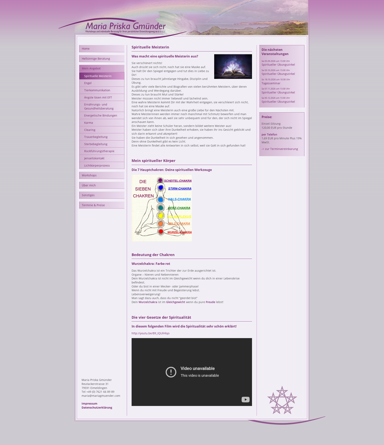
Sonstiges (88, 195)
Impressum (89, 403)
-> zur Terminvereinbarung (280, 149)
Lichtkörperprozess (97, 165)
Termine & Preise (93, 205)
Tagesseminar (276, 81)
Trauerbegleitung (96, 137)
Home (86, 48)
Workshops (89, 175)
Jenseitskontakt (94, 158)
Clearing (89, 130)
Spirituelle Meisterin (98, 76)
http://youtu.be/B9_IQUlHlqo (150, 333)
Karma (88, 123)
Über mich (89, 185)
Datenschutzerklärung (97, 407)
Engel (88, 83)
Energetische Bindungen (100, 115)
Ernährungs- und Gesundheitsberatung (99, 106)
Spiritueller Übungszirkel (278, 63)
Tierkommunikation (97, 90)
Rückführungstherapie (99, 151)
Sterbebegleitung (95, 144)
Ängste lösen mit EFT (98, 97)
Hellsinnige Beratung (96, 58)
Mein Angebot (91, 68)
